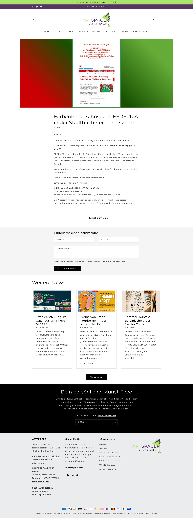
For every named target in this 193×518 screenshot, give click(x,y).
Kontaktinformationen (102, 513)
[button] (34, 19)
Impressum (87, 513)
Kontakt (102, 445)
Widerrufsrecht (137, 513)
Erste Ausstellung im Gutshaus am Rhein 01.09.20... (51, 320)
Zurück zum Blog (98, 218)
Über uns (103, 449)
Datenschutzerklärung (72, 513)
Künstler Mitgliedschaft (109, 457)
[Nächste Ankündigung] (160, 2)
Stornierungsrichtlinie (121, 513)
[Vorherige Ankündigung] (32, 2)
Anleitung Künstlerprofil (110, 461)
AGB (147, 513)
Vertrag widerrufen (107, 469)
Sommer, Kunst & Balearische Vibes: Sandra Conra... (138, 320)
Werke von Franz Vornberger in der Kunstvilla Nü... (93, 320)
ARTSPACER (46, 513)
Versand (154, 513)
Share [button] (58, 134)
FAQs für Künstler (107, 465)
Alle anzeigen (96, 377)
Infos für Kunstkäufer (108, 453)
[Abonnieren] (114, 422)
